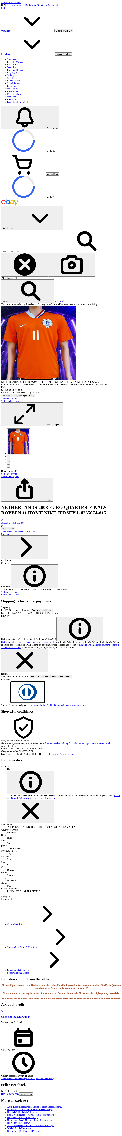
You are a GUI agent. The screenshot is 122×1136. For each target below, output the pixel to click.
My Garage (12, 88)
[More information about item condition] (30, 782)
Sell (3, 8)
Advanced (59, 301)
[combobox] (32, 251)
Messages (11, 96)
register (21, 5)
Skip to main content (11, 2)
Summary (11, 59)
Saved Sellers (13, 83)
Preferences (12, 91)
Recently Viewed (15, 62)
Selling (10, 75)
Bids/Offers (12, 64)
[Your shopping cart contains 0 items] (23, 174)
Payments (11, 86)
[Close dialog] (24, 660)
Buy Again (12, 72)
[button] (27, 291)
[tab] (61, 746)
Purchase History (15, 70)
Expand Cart (52, 174)
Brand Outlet (37, 5)
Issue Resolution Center (18, 102)
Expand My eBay (63, 54)
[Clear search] (24, 265)
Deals (28, 5)
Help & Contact (50, 5)
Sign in (12, 5)
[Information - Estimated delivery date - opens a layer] (79, 629)
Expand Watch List (64, 31)
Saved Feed (12, 78)
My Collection (14, 94)
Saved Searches (14, 80)
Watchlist (11, 67)
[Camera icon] (71, 265)
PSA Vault (12, 99)
